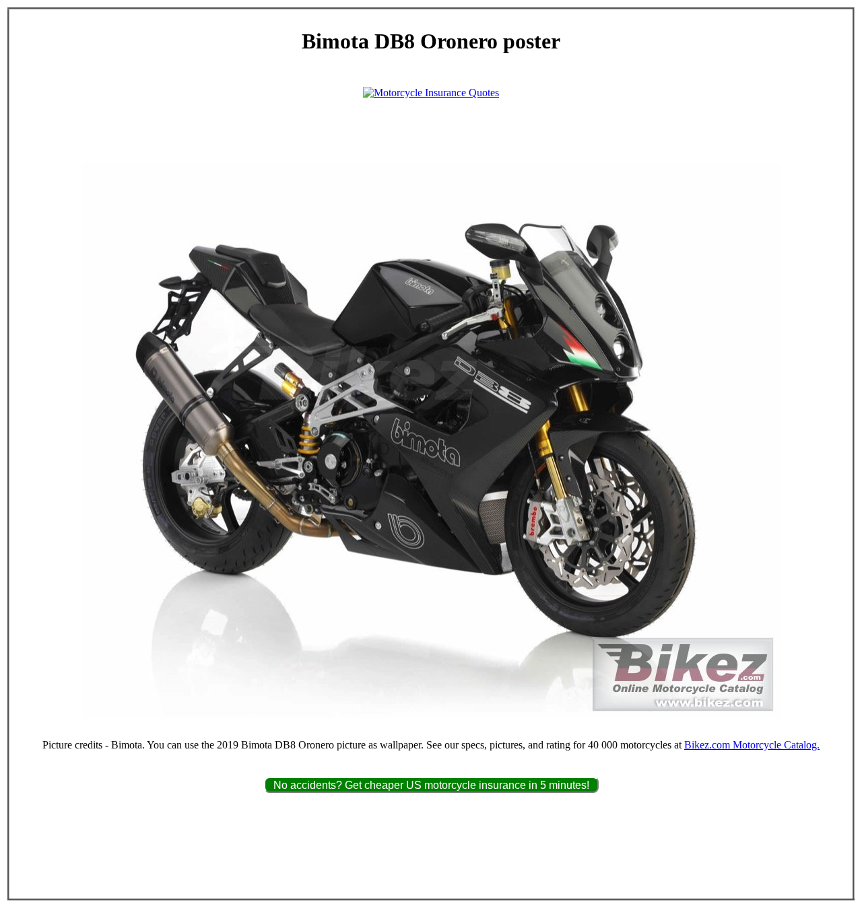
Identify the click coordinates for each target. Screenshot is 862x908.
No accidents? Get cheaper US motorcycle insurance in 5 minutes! (431, 785)
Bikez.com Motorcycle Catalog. (752, 744)
